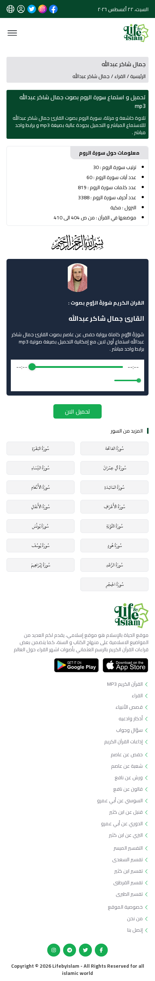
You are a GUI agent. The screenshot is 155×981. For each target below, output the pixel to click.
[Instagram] (53, 950)
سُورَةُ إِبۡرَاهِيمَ (40, 565)
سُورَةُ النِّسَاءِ (40, 468)
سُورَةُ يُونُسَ (40, 526)
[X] (85, 950)
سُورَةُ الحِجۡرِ (115, 584)
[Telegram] (69, 950)
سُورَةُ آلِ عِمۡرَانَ (114, 468)
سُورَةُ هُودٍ (114, 545)
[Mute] (107, 380)
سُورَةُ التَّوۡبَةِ (114, 526)
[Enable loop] (21, 380)
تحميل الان (77, 411)
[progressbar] (77, 366)
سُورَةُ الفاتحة (114, 448)
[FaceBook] (101, 950)
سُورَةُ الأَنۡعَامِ (40, 487)
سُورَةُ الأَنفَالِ (40, 506)
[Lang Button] (10, 9)
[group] (77, 375)
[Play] (77, 380)
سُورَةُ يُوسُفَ (40, 545)
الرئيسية (138, 76)
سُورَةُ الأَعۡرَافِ (114, 506)
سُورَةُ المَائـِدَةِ (114, 487)
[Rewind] (62, 380)
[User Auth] (21, 9)
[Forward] (93, 380)
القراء (119, 76)
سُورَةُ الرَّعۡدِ (114, 565)
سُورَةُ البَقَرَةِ (40, 448)
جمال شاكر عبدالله (91, 76)
